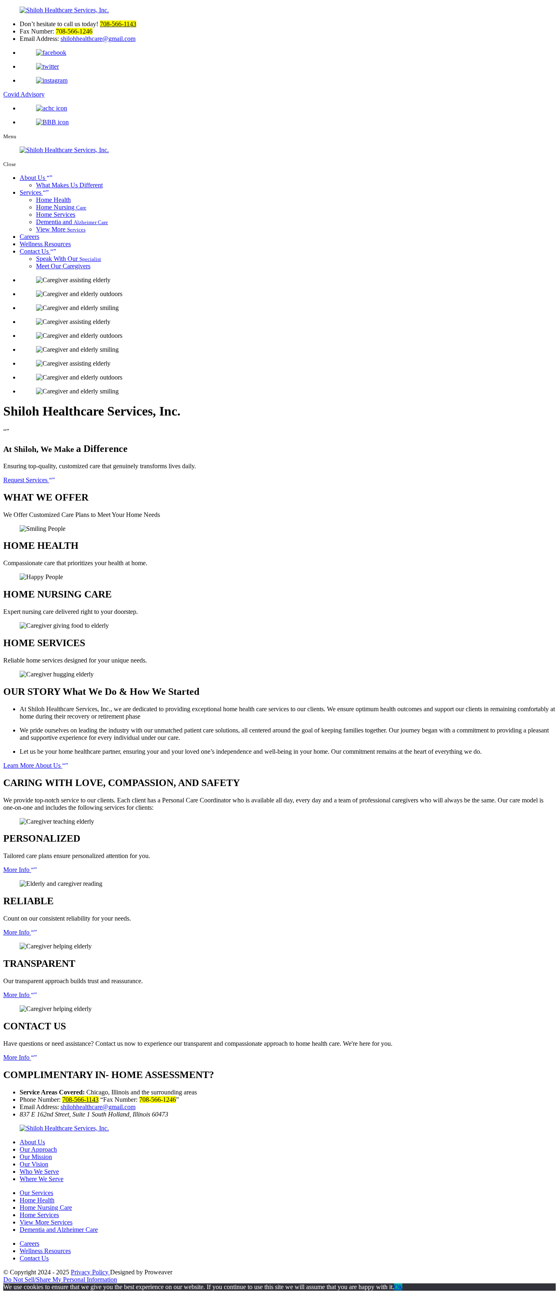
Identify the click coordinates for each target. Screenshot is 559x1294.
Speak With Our (68, 258)
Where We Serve (41, 1178)
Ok (398, 1286)
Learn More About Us (32, 765)
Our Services (36, 1192)
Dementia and (72, 221)
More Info (17, 869)
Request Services (26, 479)
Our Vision (34, 1164)
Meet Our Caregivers (63, 266)
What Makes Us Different (69, 185)
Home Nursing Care (46, 1207)
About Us (33, 177)
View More (61, 229)
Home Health (53, 199)
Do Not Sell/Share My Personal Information (60, 1279)
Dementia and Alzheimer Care (59, 1229)
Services (31, 192)
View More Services (46, 1222)
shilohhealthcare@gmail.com (98, 1106)
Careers (29, 236)
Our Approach (38, 1149)
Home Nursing (61, 207)
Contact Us (35, 251)
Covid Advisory (24, 94)
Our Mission (36, 1156)
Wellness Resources (45, 243)
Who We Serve (39, 1171)
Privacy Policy (90, 1272)
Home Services (55, 214)
